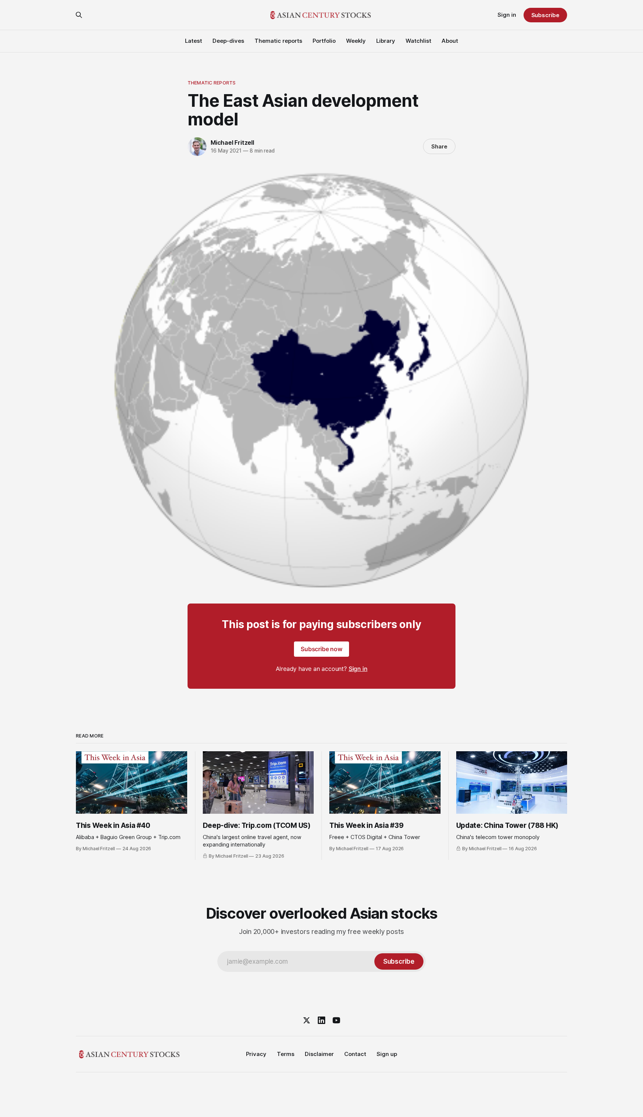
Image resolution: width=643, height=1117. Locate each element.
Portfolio (324, 40)
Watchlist (418, 40)
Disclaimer (319, 1053)
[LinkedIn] (321, 1020)
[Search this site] (79, 15)
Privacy (256, 1053)
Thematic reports (278, 40)
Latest (193, 40)
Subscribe (545, 15)
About (450, 40)
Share (439, 146)
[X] (306, 1020)
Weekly (356, 40)
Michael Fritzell (232, 142)
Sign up (387, 1053)
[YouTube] (336, 1020)
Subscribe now (321, 649)
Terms (285, 1053)
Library (385, 40)
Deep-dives (228, 40)
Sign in (507, 14)
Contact (355, 1053)
